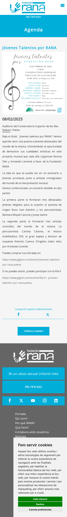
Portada (20, 414)
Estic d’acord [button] (40, 499)
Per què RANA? (25, 423)
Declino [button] (40, 504)
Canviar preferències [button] (40, 509)
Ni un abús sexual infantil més (33, 373)
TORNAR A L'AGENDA (33, 331)
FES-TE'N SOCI (33, 16)
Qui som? (21, 418)
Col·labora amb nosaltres (32, 432)
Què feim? (22, 427)
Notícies (20, 436)
